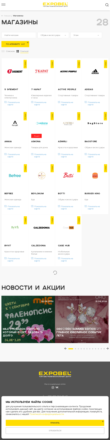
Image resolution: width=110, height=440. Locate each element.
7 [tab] (90, 349)
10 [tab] (99, 349)
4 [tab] (82, 349)
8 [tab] (93, 349)
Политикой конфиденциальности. (46, 414)
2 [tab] (76, 349)
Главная (7, 16)
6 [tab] (87, 349)
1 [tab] (69, 349)
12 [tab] (105, 349)
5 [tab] (85, 349)
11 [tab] (102, 349)
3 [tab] (79, 349)
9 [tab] (96, 349)
